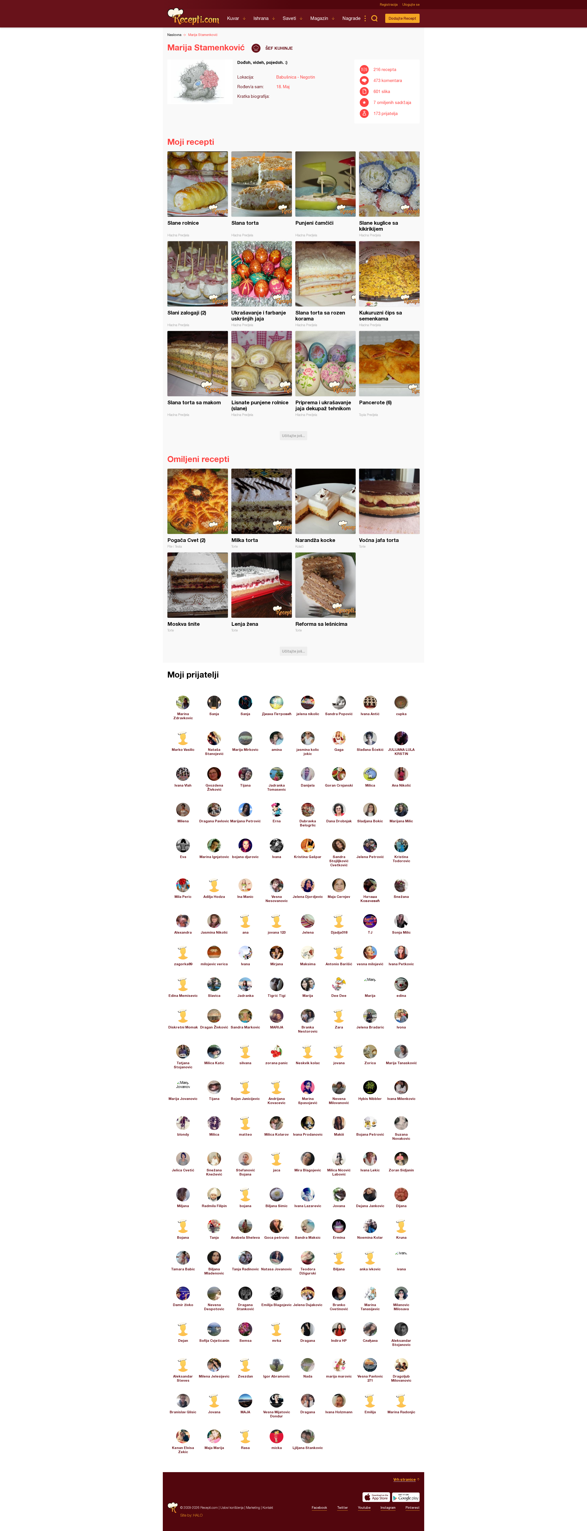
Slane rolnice (197, 194)
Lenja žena (261, 592)
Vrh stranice (404, 1479)
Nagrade (351, 18)
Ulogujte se (411, 4)
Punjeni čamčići (325, 194)
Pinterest (413, 1507)
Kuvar (233, 18)
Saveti (289, 18)
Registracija (389, 4)
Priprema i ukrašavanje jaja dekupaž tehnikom (325, 374)
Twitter (342, 1507)
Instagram (388, 1507)
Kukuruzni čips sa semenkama (389, 284)
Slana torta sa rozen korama (325, 284)
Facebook (319, 1507)
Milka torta (261, 508)
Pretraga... (374, 18)
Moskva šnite (197, 592)
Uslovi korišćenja (232, 1507)
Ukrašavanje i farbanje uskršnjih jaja (261, 284)
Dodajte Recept (402, 18)
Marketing (253, 1507)
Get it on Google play (406, 1497)
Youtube (364, 1507)
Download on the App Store (376, 1497)
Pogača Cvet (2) (197, 508)
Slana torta (261, 194)
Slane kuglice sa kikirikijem (389, 194)
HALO (197, 1515)
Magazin (319, 18)
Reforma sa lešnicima (325, 592)
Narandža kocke (325, 508)
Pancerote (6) (389, 374)
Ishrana (261, 18)
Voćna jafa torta (389, 508)
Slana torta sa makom (197, 374)
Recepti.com (193, 16)
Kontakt (268, 1507)
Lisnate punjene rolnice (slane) (261, 374)
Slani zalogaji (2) (197, 284)
